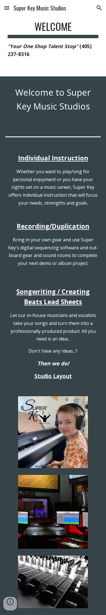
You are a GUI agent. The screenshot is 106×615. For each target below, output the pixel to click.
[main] (53, 38)
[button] (7, 8)
